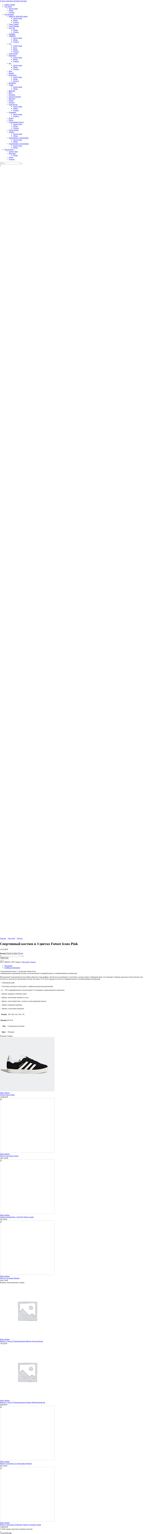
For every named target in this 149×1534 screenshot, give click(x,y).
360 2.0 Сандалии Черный (9, 1278)
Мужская (12, 153)
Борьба (11, 73)
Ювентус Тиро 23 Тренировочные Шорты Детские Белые (21, 1341)
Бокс (10, 71)
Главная (3, 938)
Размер (3, 953)
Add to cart (4, 958)
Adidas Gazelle (9, 5)
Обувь (11, 10)
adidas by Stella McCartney (18, 16)
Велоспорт (13, 75)
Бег (10, 63)
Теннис (11, 132)
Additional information (12, 968)
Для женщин (9, 14)
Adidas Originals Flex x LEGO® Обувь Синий (17, 1217)
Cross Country (14, 24)
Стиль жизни (14, 130)
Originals (12, 34)
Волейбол (12, 83)
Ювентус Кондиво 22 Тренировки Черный (16, 1463)
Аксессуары (13, 8)
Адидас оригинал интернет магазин (13, 1)
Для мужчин (9, 149)
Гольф (11, 85)
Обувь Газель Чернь (7, 1095)
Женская (12, 91)
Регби (11, 120)
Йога (10, 93)
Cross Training (14, 26)
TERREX (12, 36)
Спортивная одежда (16, 122)
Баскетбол (12, 55)
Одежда (12, 12)
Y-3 (10, 44)
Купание (12, 95)
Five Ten (12, 28)
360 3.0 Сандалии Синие (9, 1156)
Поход (11, 118)
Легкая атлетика (15, 97)
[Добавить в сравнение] (3, 960)
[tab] (76, 966)
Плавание (12, 112)
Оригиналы (13, 104)
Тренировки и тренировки (18, 138)
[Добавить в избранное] (1, 960)
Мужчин (12, 99)
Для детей (8, 7)
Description (8, 966)
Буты (15, 48)
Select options (5, 1093)
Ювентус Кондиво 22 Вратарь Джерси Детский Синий (20, 1525)
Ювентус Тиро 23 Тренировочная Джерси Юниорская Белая (22, 1402)
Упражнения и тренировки (19, 144)
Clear (21, 953)
